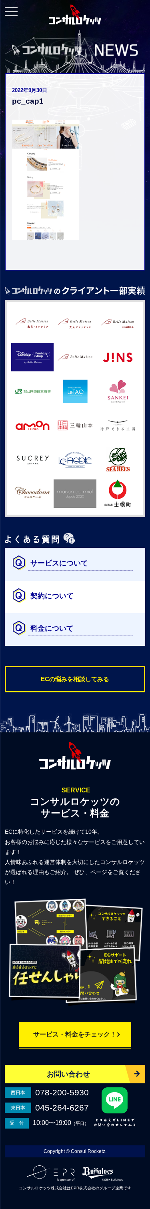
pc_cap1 (28, 101)
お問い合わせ (68, 1074)
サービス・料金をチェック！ (74, 1034)
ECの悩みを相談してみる (75, 679)
